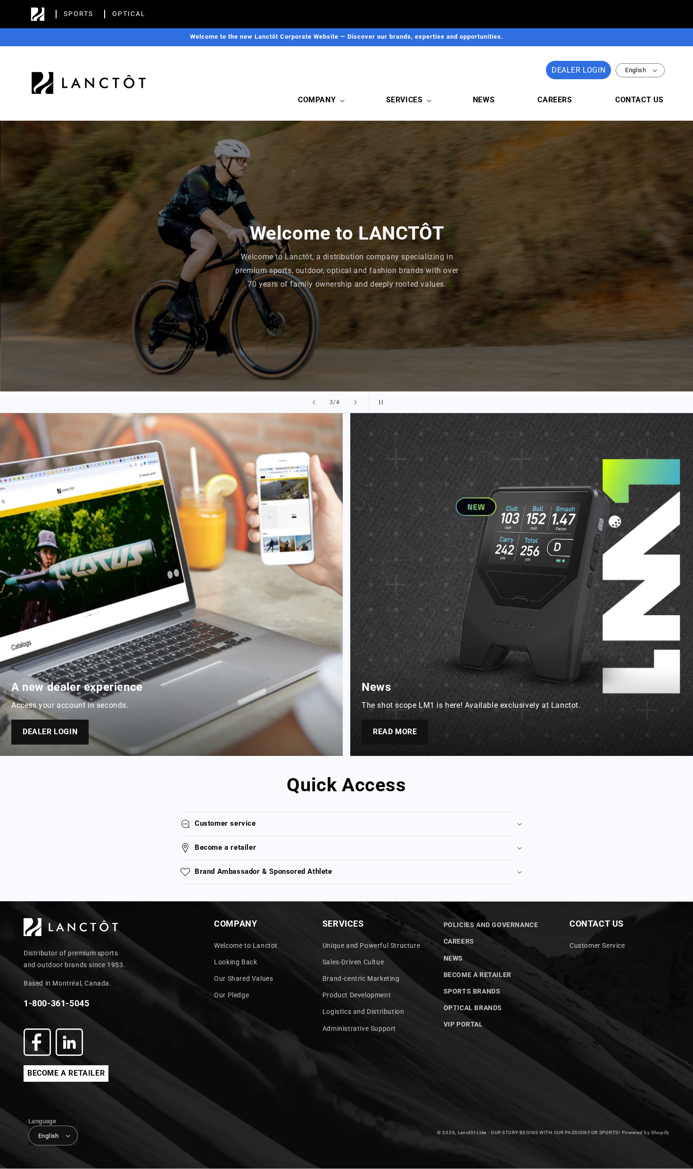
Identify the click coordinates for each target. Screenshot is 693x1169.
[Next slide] (355, 402)
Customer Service (597, 945)
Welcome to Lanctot (246, 945)
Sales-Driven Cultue (353, 962)
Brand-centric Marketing (361, 978)
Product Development (356, 995)
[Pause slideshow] (379, 402)
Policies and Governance (491, 925)
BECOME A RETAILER (66, 1073)
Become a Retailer (478, 974)
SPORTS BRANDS (472, 991)
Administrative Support (359, 1028)
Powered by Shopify (645, 1132)
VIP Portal (463, 1024)
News (453, 958)
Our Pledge (231, 995)
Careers (459, 941)
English (635, 70)
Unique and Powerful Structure (371, 945)
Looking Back (235, 962)
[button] (320, 100)
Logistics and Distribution (363, 1011)
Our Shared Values (243, 978)
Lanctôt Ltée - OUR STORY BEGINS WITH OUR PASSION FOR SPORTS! (539, 1132)
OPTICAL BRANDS (473, 1007)
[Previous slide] (314, 402)
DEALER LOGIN (578, 70)
